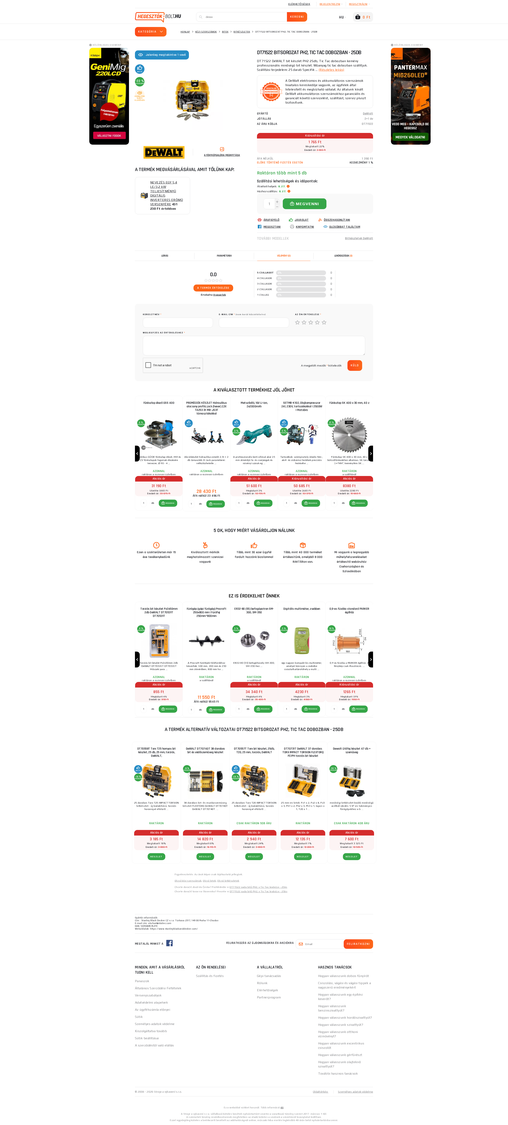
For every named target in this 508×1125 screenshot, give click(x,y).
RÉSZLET (156, 857)
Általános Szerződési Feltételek (158, 988)
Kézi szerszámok (206, 31)
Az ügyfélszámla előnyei (152, 1010)
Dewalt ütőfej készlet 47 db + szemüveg (352, 750)
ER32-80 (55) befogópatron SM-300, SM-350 (254, 610)
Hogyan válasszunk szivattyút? (340, 1025)
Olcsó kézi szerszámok (188, 880)
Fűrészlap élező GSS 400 (158, 403)
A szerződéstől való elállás (154, 1045)
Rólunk (262, 983)
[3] (311, 322)
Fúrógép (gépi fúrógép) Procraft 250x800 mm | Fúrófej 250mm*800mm (206, 612)
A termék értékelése (213, 288)
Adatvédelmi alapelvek (151, 1002)
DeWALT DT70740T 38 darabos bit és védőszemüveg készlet (205, 750)
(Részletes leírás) (331, 70)
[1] (297, 322)
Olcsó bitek (209, 880)
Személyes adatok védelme (155, 1024)
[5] (324, 322)
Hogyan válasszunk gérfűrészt (340, 1055)
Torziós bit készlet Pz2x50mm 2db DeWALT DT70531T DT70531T (158, 612)
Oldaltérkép (320, 1091)
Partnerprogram (269, 997)
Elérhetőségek (299, 4)
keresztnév (152, 314)
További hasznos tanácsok (338, 1073)
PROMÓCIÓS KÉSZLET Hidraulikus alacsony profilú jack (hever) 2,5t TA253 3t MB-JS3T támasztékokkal (206, 408)
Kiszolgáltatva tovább (151, 1031)
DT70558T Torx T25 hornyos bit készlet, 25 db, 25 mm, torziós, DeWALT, (156, 752)
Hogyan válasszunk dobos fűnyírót (343, 976)
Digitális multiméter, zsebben (301, 609)
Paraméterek (224, 256)
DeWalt (368, 114)
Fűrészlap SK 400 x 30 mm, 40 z (349, 403)
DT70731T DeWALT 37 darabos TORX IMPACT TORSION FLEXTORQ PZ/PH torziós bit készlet (302, 752)
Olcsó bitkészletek (228, 880)
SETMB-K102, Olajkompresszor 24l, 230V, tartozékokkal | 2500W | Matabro (301, 406)
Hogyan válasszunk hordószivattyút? (345, 1017)
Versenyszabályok (148, 995)
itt (282, 1107)
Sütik (139, 1017)
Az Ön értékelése (308, 314)
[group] (159, 454)
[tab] (284, 256)
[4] (317, 322)
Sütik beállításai (147, 1038)
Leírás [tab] (164, 256)
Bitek (225, 31)
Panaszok (142, 981)
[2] (304, 322)
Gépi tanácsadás (269, 976)
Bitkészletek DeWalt (359, 238)
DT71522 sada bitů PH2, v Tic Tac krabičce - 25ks (258, 887)
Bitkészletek (242, 31)
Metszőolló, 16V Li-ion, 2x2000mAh (254, 405)
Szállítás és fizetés (210, 976)
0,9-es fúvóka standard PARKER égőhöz (349, 610)
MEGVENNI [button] (169, 503)
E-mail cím (242, 314)
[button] (168, 503)
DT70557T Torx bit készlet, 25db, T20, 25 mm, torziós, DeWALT (254, 750)
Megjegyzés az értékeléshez (164, 333)
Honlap (185, 31)
